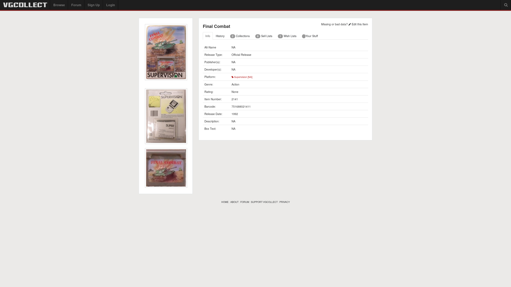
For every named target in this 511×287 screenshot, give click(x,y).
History (220, 36)
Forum (76, 5)
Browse (59, 5)
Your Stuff (312, 36)
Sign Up (94, 5)
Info (207, 36)
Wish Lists (288, 36)
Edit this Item (359, 24)
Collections (241, 36)
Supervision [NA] (243, 77)
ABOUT (234, 201)
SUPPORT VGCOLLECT (264, 201)
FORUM (244, 201)
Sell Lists (264, 36)
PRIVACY (284, 201)
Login (110, 5)
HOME (225, 201)
